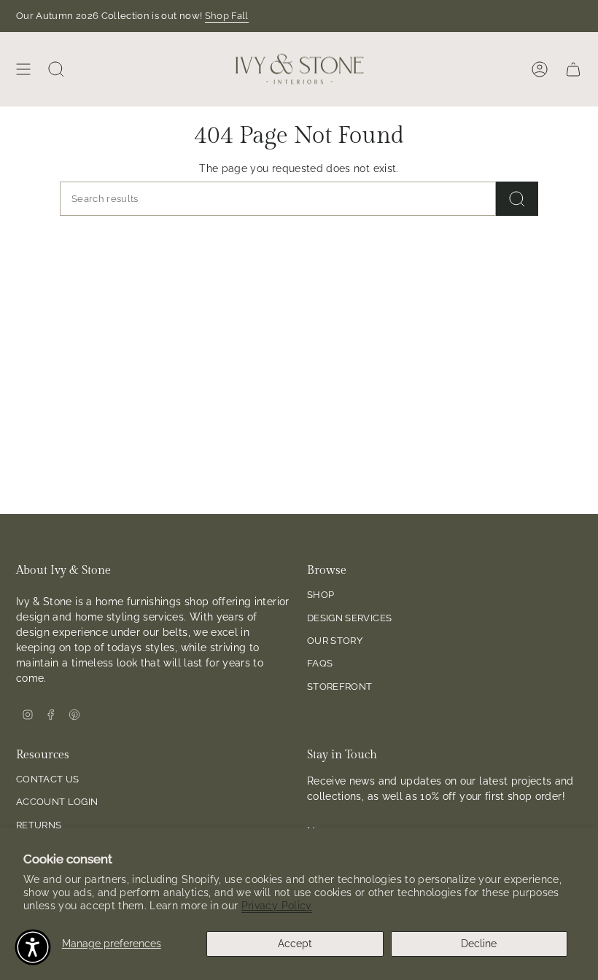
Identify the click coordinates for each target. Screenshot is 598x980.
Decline (479, 943)
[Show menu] (23, 69)
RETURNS (38, 825)
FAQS (320, 663)
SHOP (320, 594)
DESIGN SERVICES (349, 617)
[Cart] (573, 69)
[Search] (517, 199)
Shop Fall (227, 15)
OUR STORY (334, 640)
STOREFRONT (340, 686)
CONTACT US (47, 779)
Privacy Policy (276, 905)
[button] (33, 947)
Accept (295, 943)
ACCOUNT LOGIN (57, 801)
